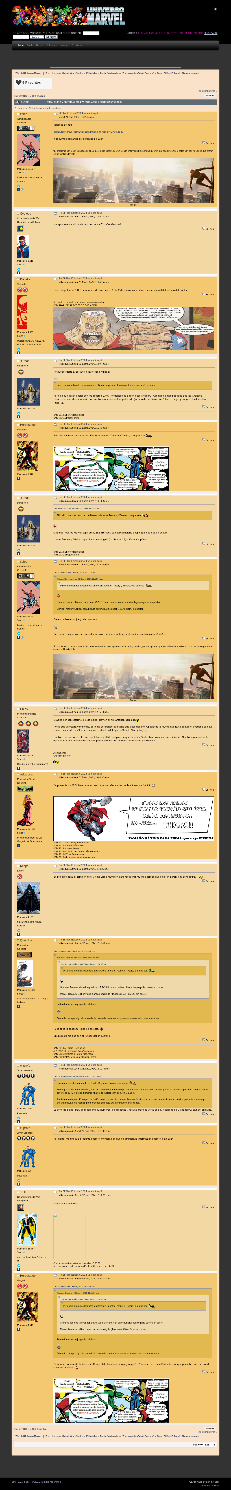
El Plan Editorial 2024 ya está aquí (78, 113)
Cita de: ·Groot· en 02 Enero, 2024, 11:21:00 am (74, 572)
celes (23, 113)
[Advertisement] (115, 59)
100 (34, 96)
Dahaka (25, 279)
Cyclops (25, 213)
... (31, 96)
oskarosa (26, 774)
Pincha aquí (210, 33)
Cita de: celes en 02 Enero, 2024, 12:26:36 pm (74, 951)
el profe (25, 1065)
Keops (24, 866)
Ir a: (195, 1445)
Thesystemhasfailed (133, 73)
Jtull (23, 1192)
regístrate (75, 33)
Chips (24, 709)
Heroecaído (28, 424)
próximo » (212, 91)
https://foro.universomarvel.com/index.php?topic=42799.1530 (88, 131)
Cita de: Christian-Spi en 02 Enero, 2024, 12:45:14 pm (77, 1076)
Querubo (149, 73)
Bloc (217, 1481)
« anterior (202, 91)
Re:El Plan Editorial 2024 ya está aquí (80, 213)
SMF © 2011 (33, 1481)
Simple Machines (51, 1481)
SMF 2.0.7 (17, 1481)
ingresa (60, 33)
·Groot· (25, 361)
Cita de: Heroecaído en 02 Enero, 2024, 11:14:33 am (77, 509)
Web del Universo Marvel (28, 73)
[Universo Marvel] (22, 190)
